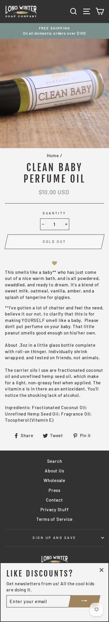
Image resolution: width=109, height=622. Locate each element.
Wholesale (54, 480)
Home (53, 155)
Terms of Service (54, 519)
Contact (54, 499)
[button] (54, 263)
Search (54, 461)
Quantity (54, 213)
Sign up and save (54, 537)
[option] (54, 31)
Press (54, 490)
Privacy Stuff (54, 509)
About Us (54, 470)
